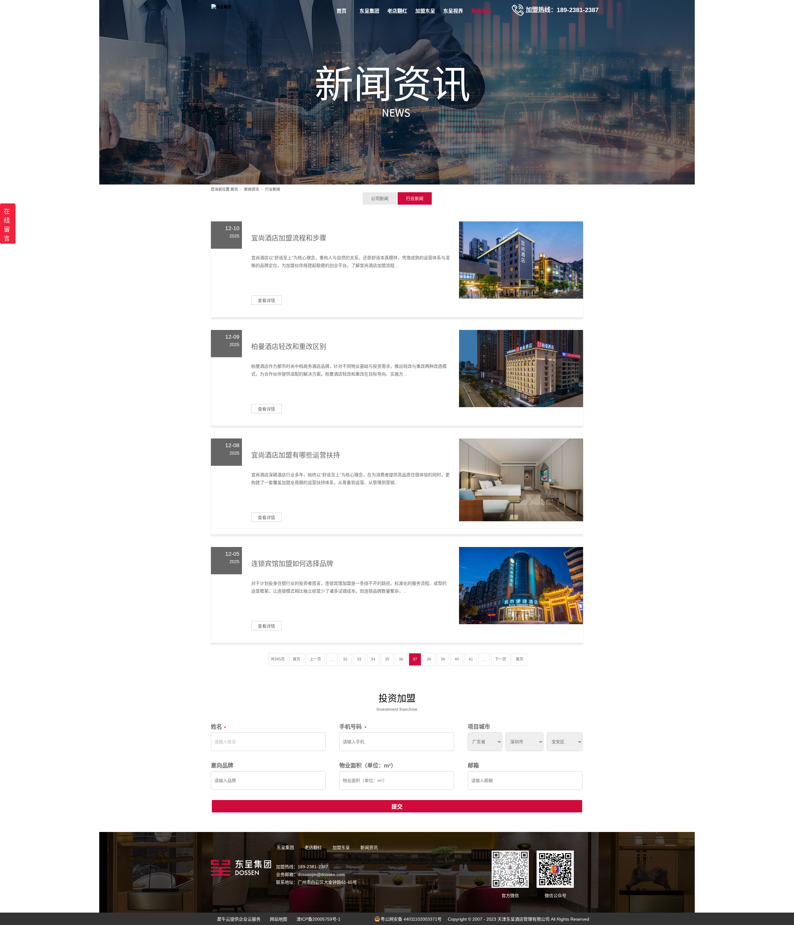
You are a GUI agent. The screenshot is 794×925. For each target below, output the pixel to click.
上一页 (315, 659)
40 (457, 659)
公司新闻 (379, 198)
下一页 (500, 659)
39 (443, 659)
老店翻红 (397, 11)
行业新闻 (414, 198)
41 (471, 659)
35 (387, 659)
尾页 (519, 659)
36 (401, 659)
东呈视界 (453, 11)
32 (345, 659)
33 (359, 659)
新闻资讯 (481, 11)
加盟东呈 (425, 11)
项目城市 (479, 727)
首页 (341, 11)
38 (429, 659)
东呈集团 (369, 11)
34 (373, 659)
